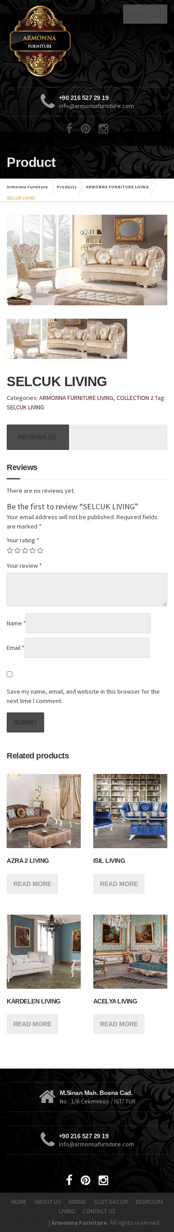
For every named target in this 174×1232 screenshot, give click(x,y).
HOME (19, 1202)
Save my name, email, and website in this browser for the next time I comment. (83, 696)
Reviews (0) (37, 437)
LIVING (67, 1211)
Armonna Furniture (27, 187)
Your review (24, 566)
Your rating (23, 540)
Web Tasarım (30, 1223)
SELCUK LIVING (25, 407)
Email (16, 648)
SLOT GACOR (111, 1202)
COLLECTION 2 (134, 398)
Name (16, 623)
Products (67, 187)
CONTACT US (99, 1211)
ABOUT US (47, 1202)
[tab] (36, 437)
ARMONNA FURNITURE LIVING (117, 187)
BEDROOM (149, 1202)
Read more (32, 883)
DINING (77, 1202)
